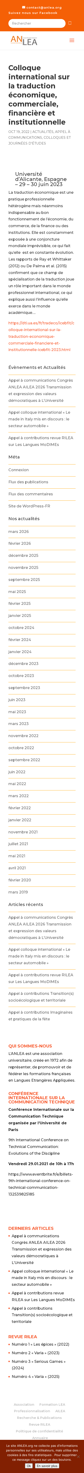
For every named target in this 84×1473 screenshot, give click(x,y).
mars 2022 (18, 796)
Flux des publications (28, 482)
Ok (29, 1466)
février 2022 (19, 808)
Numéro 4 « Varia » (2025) (36, 1376)
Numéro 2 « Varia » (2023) (36, 1353)
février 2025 (19, 603)
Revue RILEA (39, 1424)
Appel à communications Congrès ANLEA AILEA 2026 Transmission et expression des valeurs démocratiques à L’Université (42, 1249)
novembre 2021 (23, 832)
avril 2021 (17, 868)
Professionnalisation (32, 1411)
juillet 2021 (18, 844)
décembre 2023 (23, 663)
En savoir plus (47, 1466)
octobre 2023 (21, 676)
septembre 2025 (24, 579)
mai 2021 (16, 856)
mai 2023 (17, 712)
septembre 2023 (24, 688)
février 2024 (19, 640)
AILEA (60, 1411)
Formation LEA (52, 1404)
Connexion (18, 470)
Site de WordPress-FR (29, 506)
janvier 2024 (20, 652)
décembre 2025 (23, 555)
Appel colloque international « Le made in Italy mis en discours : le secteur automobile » (39, 419)
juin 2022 (16, 772)
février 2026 (19, 543)
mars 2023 (18, 724)
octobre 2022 (21, 748)
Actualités (42, 132)
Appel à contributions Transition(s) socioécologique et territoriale (42, 1315)
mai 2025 (17, 592)
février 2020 (19, 880)
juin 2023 (16, 700)
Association (24, 1404)
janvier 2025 (19, 615)
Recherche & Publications (39, 1418)
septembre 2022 (24, 760)
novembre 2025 (23, 567)
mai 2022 (17, 784)
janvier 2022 (19, 820)
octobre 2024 (21, 627)
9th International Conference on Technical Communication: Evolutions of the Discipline (38, 1147)
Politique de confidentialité (39, 1431)
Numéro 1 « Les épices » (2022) (40, 1344)
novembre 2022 (23, 736)
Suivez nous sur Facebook (32, 13)
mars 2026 (18, 531)
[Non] (78, 1456)
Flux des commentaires (30, 494)
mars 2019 (18, 892)
